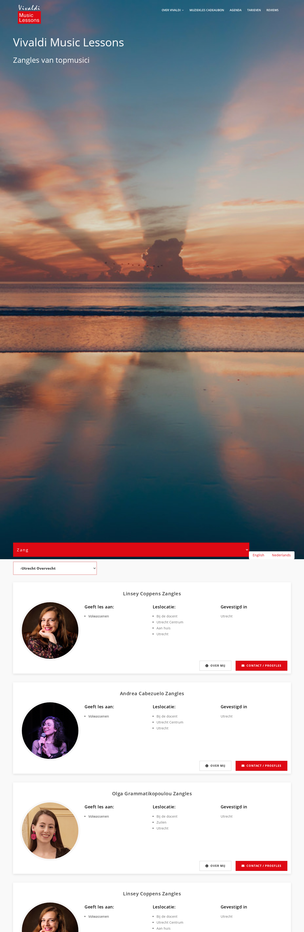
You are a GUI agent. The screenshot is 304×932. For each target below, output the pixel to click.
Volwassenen (98, 616)
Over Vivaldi (171, 10)
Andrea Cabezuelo (143, 693)
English (258, 555)
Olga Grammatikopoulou (142, 793)
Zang (21, 60)
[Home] (29, 9)
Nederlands (281, 555)
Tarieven (254, 10)
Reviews (272, 10)
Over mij (217, 666)
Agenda (236, 10)
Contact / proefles (264, 666)
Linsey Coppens (142, 593)
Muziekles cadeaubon (207, 10)
